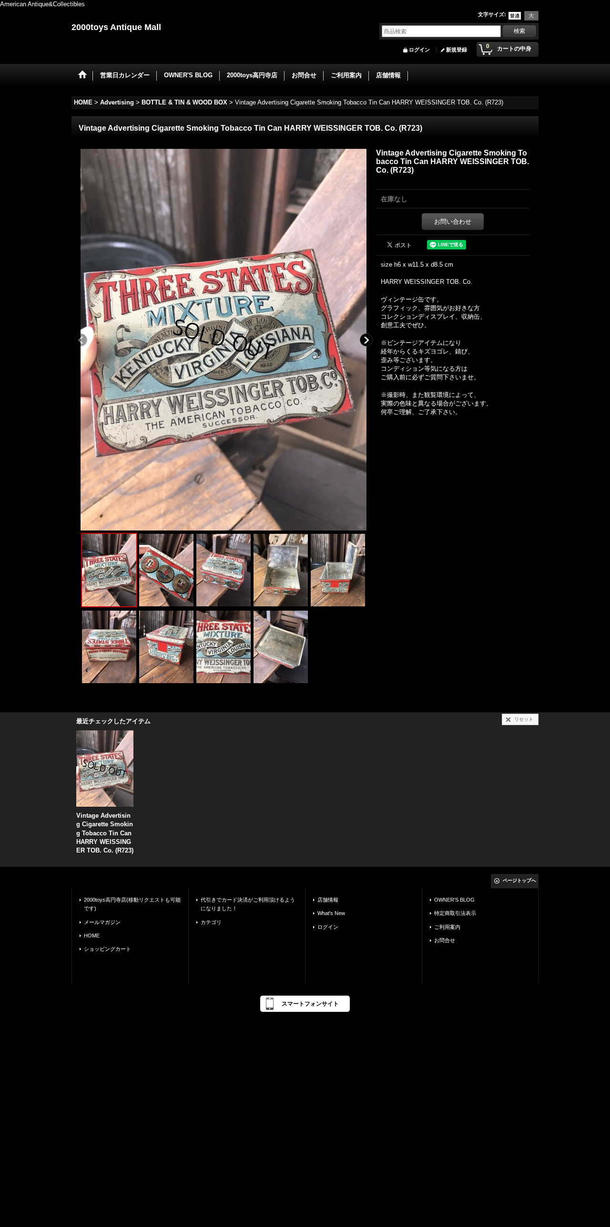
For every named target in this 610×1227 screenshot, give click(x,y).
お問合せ (444, 940)
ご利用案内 (447, 927)
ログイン (419, 49)
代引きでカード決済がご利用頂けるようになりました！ (248, 904)
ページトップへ (519, 880)
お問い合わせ (452, 221)
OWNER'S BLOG (454, 900)
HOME (92, 935)
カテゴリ (211, 922)
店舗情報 (327, 900)
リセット (523, 719)
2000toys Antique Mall (116, 27)
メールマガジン (102, 922)
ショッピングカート (107, 949)
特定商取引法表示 (455, 913)
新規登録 (456, 49)
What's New (331, 913)
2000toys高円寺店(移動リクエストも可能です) (132, 904)
